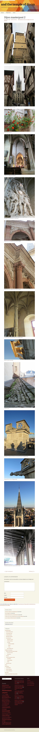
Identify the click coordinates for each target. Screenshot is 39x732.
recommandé (6, 711)
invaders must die (5, 701)
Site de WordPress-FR (30, 685)
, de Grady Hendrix (11, 614)
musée (5, 702)
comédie (4, 687)
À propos (2, 12)
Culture (14, 12)
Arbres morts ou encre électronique (11, 651)
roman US (9, 714)
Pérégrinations (8, 12)
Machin (6, 20)
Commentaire (7, 581)
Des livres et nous (10, 652)
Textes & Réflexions (9, 670)
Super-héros (4, 718)
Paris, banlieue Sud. (10, 648)
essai (7, 694)
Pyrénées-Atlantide (11, 643)
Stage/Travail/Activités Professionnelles (11, 673)
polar (8, 704)
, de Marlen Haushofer (10, 617)
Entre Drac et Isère (10, 639)
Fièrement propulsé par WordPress (9, 729)
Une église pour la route (30, 19)
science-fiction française (5, 717)
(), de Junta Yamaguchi (19, 703)
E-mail (5, 595)
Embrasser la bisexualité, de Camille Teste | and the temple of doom (19, 696)
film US (9, 697)
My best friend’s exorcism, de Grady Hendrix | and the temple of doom (19, 681)
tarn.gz (9, 645)
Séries (8, 661)
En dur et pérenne (9, 669)
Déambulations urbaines (22, 19)
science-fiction (6, 715)
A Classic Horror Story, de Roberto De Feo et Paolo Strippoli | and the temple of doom (19, 686)
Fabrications (7, 666)
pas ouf (6, 704)
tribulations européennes (6, 719)
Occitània (8, 642)
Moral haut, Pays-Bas (9, 636)
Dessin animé (8, 687)
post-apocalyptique (4, 705)
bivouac (10, 686)
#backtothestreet (5, 685)
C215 (2, 687)
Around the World (7, 630)
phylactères (9, 654)
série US (7, 718)
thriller (9, 718)
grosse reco (4, 700)
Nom (5, 593)
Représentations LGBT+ (5, 712)
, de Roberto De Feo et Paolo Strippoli (14, 616)
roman (9, 712)
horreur (8, 700)
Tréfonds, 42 (32, 571)
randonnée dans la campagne (6, 706)
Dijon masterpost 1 (8, 571)
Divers (6, 664)
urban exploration (6, 724)
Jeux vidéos (9, 658)
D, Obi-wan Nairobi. (9, 634)
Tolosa (9, 646)
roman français (5, 714)
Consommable (8, 667)
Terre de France (14, 19)
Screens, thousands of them (10, 657)
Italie (9, 701)
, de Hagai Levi (8, 613)
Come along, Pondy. (9, 633)
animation (4, 686)
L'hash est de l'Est (10, 640)
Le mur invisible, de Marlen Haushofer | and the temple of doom (19, 692)
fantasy (7, 696)
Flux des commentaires (30, 683)
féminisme (4, 698)
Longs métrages (9, 660)
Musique (7, 655)
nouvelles (3, 704)
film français (4, 697)
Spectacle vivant (8, 663)
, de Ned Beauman (11, 611)
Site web (5, 597)
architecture (7, 686)
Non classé (6, 672)
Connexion (28, 680)
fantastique (4, 696)
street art (9, 717)
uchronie (3, 720)
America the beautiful (9, 631)
